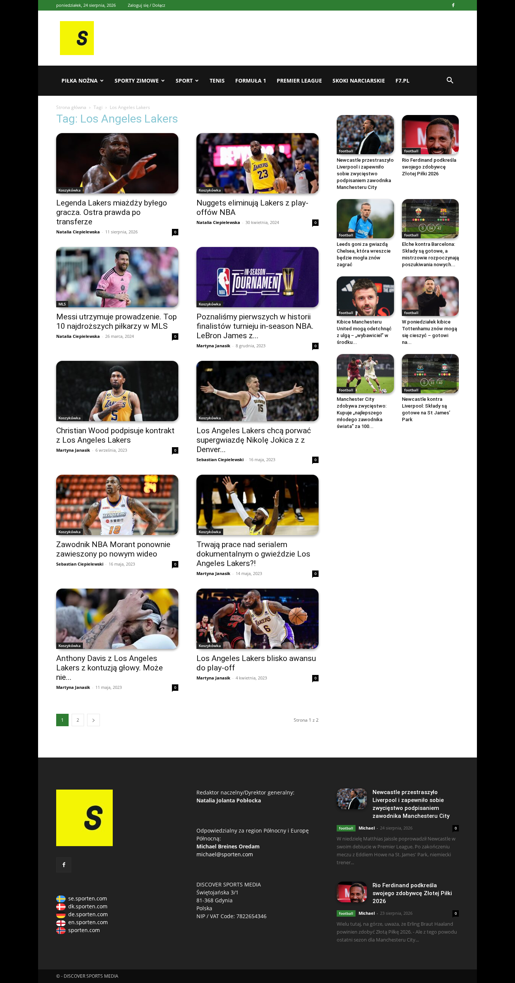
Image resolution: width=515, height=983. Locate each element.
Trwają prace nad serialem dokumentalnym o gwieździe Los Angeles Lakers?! (253, 554)
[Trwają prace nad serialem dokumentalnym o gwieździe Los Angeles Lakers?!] (257, 505)
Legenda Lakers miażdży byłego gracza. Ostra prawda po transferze (111, 212)
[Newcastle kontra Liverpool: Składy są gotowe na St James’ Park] (430, 373)
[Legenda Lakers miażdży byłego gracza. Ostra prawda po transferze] (117, 163)
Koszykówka (69, 190)
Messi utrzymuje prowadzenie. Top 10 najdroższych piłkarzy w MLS (116, 321)
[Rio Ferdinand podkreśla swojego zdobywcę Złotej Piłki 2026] (430, 134)
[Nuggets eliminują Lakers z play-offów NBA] (257, 163)
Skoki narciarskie (359, 80)
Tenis (217, 80)
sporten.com (84, 930)
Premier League (299, 80)
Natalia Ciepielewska (78, 232)
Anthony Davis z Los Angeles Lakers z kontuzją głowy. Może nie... (109, 668)
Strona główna (71, 107)
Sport (184, 80)
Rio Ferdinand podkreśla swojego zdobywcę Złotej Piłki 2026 (429, 166)
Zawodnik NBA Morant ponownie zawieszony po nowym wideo (113, 549)
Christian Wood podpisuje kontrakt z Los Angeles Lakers (115, 435)
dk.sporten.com (87, 906)
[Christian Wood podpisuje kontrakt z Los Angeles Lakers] (117, 391)
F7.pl (402, 80)
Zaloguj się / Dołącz (146, 5)
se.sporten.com (87, 898)
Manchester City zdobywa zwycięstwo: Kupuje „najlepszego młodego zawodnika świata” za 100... (361, 412)
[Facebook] (453, 5)
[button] (450, 81)
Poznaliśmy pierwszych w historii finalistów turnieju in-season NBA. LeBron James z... (255, 326)
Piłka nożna (79, 80)
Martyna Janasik (213, 345)
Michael (367, 828)
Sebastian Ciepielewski (220, 459)
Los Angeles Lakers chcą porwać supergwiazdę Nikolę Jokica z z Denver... (253, 440)
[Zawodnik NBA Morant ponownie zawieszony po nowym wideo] (117, 505)
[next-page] (93, 720)
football (346, 150)
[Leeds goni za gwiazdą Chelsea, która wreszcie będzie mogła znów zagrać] (365, 218)
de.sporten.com (88, 914)
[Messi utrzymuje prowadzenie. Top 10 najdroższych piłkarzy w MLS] (117, 277)
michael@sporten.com (224, 854)
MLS (62, 304)
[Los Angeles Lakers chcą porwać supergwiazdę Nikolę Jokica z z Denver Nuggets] (257, 391)
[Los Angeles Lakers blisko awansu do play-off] (257, 619)
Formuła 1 (250, 80)
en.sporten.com (88, 922)
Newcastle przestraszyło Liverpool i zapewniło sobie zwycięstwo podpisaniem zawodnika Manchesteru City (365, 173)
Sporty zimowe (137, 80)
